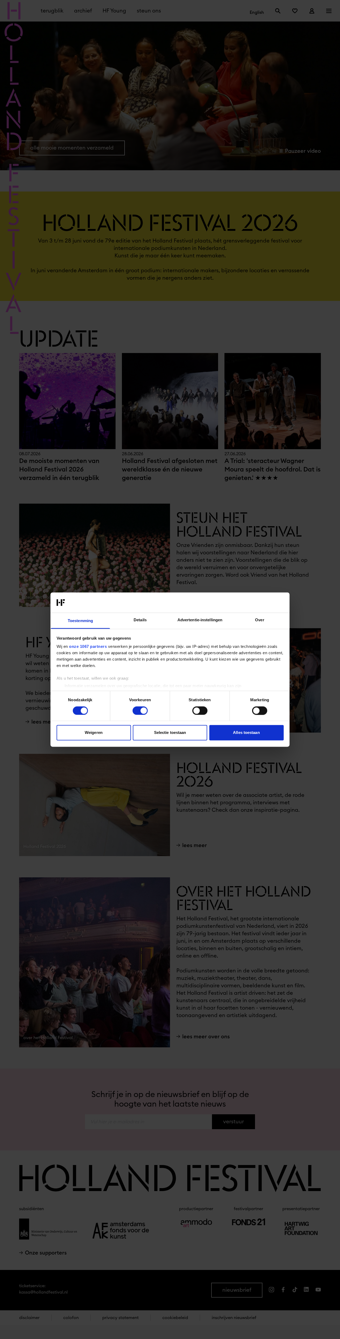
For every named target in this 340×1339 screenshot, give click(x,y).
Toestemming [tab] (80, 621)
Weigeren (94, 732)
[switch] (140, 710)
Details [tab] (140, 620)
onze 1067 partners (88, 646)
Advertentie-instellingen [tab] (199, 620)
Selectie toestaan (170, 732)
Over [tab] (259, 620)
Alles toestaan (246, 732)
